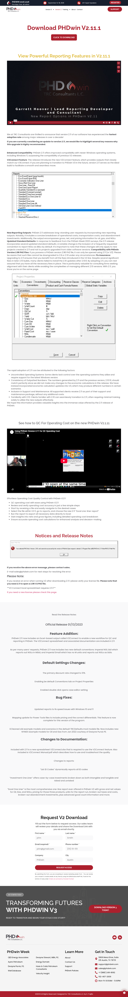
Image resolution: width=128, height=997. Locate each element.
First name (40, 833)
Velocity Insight (43, 973)
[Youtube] (114, 937)
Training (65, 10)
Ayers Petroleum (15, 962)
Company (39, 855)
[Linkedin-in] (120, 937)
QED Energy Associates (18, 957)
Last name (71, 833)
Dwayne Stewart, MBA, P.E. (47, 957)
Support (68, 966)
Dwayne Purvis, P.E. (16, 966)
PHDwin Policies (71, 970)
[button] (15, 894)
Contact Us (70, 962)
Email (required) (42, 844)
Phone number (72, 844)
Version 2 (58, 10)
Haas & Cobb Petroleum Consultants (47, 967)
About (74, 10)
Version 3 (49, 10)
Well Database (14, 970)
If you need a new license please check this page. (32, 592)
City (67, 855)
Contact (80, 10)
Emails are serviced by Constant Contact (61, 879)
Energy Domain (42, 962)
